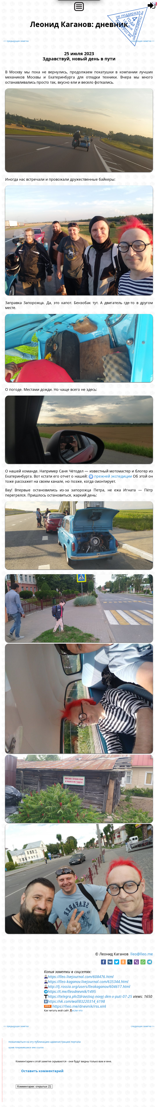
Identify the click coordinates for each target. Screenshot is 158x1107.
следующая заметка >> (143, 41)
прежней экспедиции (113, 476)
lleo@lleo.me (141, 953)
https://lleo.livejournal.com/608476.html (81, 976)
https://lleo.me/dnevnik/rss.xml (79, 1006)
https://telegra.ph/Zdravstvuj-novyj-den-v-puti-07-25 (90, 996)
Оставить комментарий (42, 1071)
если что (77, 1010)
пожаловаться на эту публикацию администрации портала (44, 1042)
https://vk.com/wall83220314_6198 (76, 1001)
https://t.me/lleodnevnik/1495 (72, 991)
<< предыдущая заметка (16, 41)
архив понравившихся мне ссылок (26, 1047)
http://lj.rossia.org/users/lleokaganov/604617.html (89, 986)
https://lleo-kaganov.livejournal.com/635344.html (88, 981)
